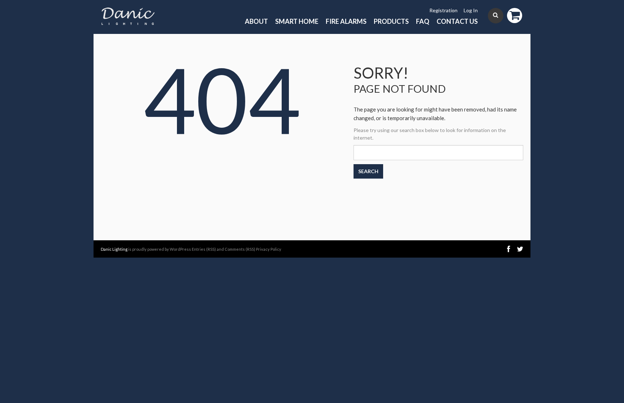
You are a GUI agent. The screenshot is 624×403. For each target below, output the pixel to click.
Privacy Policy (268, 249)
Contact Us (457, 21)
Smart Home (296, 21)
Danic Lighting (114, 249)
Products (391, 21)
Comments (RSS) (240, 249)
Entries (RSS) (204, 249)
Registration (443, 10)
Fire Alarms (346, 21)
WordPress (180, 249)
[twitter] (520, 249)
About (256, 21)
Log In (471, 10)
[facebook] (508, 249)
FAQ (422, 21)
